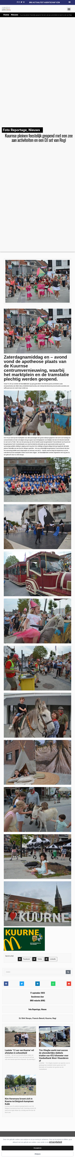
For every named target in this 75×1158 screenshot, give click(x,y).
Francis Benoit (38, 1018)
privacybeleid (55, 1142)
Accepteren (37, 1148)
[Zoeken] (68, 972)
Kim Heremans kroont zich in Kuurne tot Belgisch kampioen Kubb (19, 1101)
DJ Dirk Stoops (25, 1018)
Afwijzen (38, 1154)
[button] (69, 2)
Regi (54, 1018)
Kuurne (48, 1018)
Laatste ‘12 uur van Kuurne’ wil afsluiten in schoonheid (19, 1051)
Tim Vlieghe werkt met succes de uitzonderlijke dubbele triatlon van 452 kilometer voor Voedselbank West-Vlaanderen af (53, 1055)
